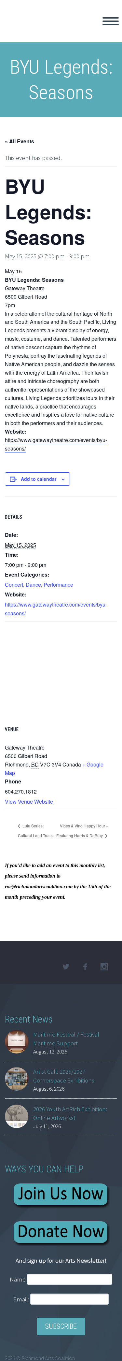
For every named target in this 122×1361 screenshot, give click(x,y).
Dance (33, 584)
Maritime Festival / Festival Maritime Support (66, 1038)
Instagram (104, 967)
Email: (21, 1299)
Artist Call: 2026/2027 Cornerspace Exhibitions (63, 1075)
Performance (58, 584)
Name (18, 1279)
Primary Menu (110, 21)
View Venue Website (29, 801)
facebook (85, 967)
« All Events (19, 141)
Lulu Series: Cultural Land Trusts (35, 830)
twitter (66, 967)
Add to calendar (38, 479)
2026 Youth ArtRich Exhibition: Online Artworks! (70, 1113)
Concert (14, 584)
